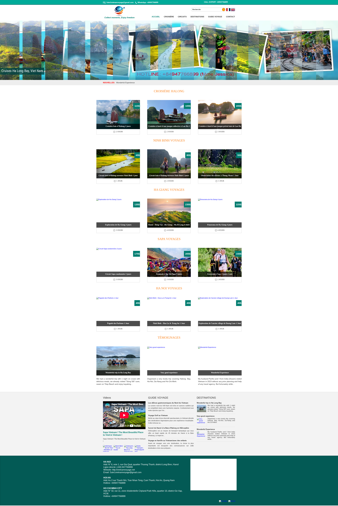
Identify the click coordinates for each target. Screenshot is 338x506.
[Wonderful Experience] (201, 436)
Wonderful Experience (220, 373)
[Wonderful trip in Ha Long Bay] (201, 411)
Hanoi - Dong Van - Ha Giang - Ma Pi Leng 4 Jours (169, 225)
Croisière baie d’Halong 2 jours (118, 126)
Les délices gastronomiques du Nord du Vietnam (168, 403)
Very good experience (169, 373)
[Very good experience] (201, 423)
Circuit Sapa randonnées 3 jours (118, 274)
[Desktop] (223, 501)
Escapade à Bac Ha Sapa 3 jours (169, 274)
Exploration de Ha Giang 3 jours (118, 225)
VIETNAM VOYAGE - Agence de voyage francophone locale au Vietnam (117, 19)
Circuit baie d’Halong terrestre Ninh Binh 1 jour (118, 176)
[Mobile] (231, 501)
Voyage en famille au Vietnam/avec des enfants (167, 441)
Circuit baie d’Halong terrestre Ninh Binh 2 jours (169, 176)
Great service (121, 83)
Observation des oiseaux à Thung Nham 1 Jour (220, 176)
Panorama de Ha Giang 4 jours (219, 225)
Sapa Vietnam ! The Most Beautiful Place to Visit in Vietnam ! (123, 433)
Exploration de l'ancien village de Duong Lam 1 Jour (220, 323)
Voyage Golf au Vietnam (158, 415)
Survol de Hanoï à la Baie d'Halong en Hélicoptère (168, 428)
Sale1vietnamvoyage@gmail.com (120, 2)
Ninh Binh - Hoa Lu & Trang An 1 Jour (169, 323)
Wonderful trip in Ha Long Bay (118, 373)
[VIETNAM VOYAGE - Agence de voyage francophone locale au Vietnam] (119, 15)
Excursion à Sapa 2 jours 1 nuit (220, 274)
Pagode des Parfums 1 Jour (118, 323)
